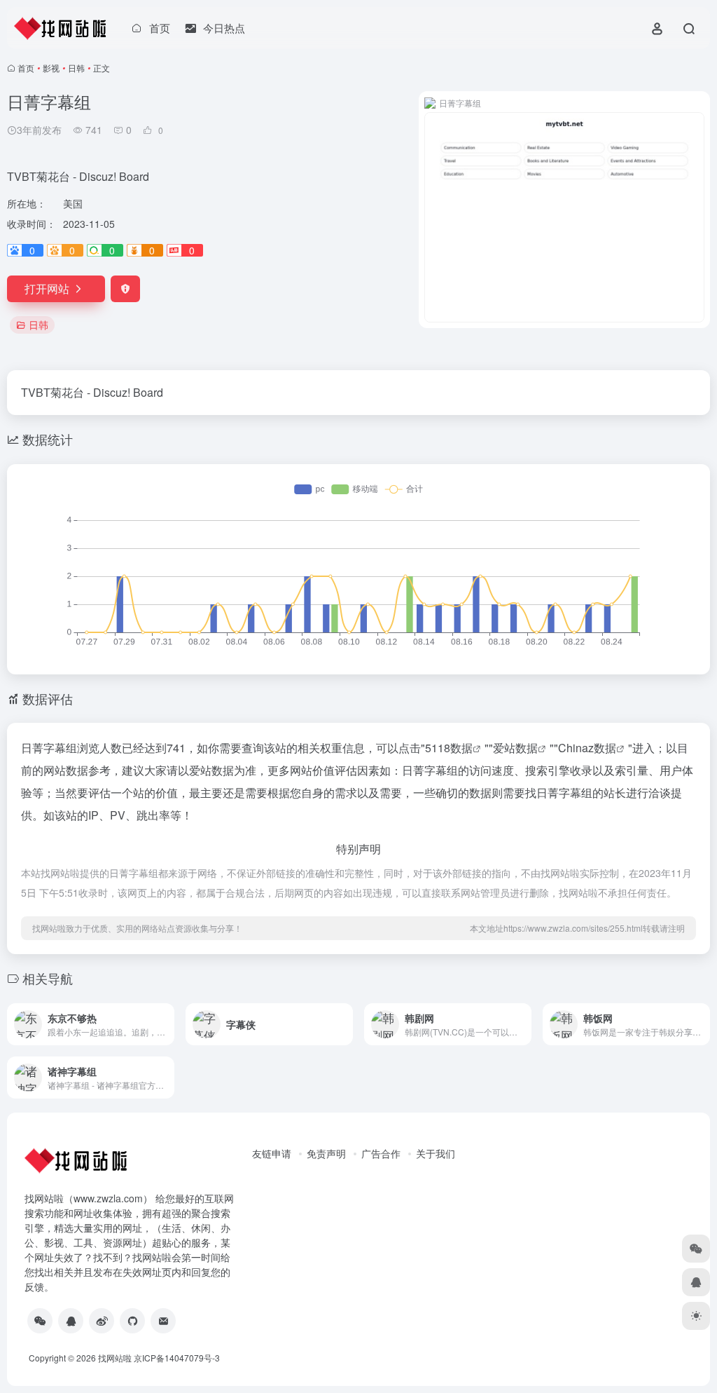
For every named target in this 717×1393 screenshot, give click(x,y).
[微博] (101, 1320)
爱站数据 (515, 748)
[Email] (163, 1320)
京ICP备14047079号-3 (177, 1358)
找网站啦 (115, 1358)
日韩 (76, 68)
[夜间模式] (696, 1316)
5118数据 (449, 748)
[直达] (166, 1024)
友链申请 (271, 1153)
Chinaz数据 (587, 748)
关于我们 (435, 1153)
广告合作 (381, 1153)
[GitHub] (132, 1320)
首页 (26, 68)
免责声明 (326, 1153)
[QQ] (70, 1320)
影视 (51, 68)
